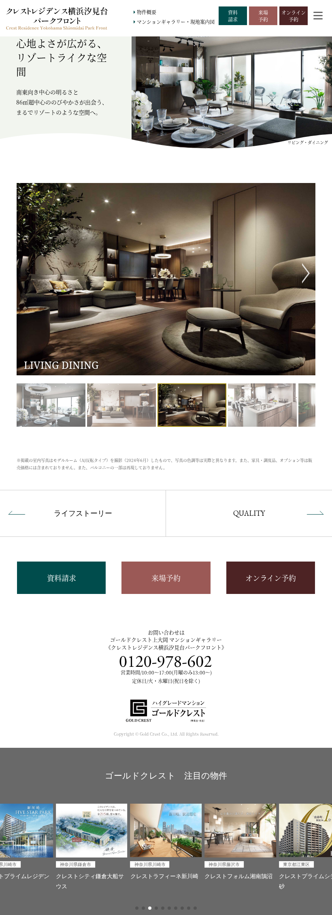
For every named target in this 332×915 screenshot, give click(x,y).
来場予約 (166, 577)
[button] (136, 908)
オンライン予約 (270, 577)
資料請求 (61, 577)
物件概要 (146, 12)
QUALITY (249, 513)
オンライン (293, 16)
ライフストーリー (83, 513)
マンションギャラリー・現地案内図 (176, 21)
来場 (263, 16)
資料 (233, 16)
